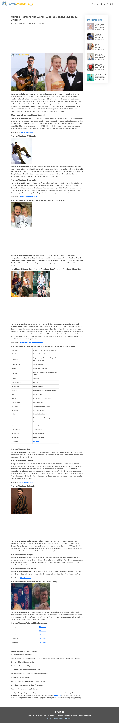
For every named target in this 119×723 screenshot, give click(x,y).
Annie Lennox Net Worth (29, 197)
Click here (42, 627)
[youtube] (104, 4)
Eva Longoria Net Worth (28, 132)
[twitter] (110, 4)
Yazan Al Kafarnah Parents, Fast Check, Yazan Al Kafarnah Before (100, 37)
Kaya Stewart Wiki (26, 482)
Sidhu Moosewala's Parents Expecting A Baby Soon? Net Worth (100, 48)
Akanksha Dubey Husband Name (31, 343)
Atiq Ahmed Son (25, 578)
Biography (36, 441)
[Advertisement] (47, 39)
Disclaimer (74, 715)
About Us (57, 695)
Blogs (44, 715)
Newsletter (87, 715)
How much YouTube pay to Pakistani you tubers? (100, 67)
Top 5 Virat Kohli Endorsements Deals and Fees (100, 76)
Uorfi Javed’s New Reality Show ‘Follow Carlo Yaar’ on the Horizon (99, 27)
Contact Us (38, 715)
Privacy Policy (52, 715)
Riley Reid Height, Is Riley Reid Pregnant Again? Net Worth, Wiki (100, 57)
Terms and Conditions (63, 715)
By (13, 23)
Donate (81, 715)
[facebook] (101, 4)
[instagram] (107, 4)
